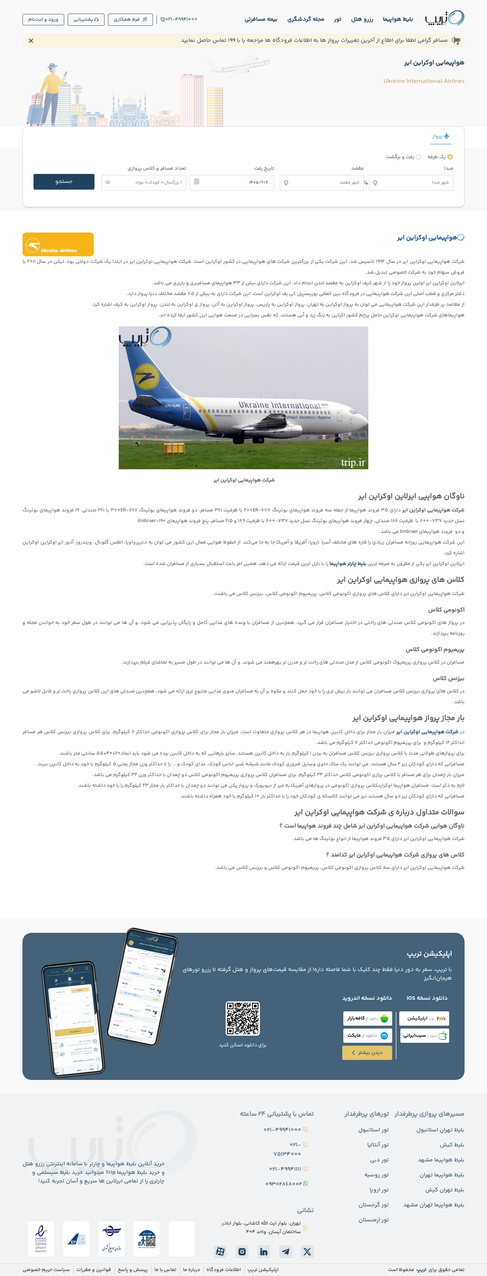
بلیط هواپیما (398, 19)
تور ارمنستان (374, 1220)
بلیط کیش (452, 1145)
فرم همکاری (127, 20)
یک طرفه (436, 157)
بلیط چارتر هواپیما (347, 564)
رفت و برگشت (400, 157)
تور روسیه (376, 1175)
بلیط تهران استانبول (440, 1130)
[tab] (441, 136)
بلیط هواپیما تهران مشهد (434, 1205)
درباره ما (191, 1270)
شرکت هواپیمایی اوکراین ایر (427, 732)
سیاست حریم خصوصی (46, 1270)
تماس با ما (165, 1270)
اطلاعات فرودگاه (223, 1270)
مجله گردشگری (305, 19)
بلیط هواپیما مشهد (441, 1160)
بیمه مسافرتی (261, 19)
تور (338, 19)
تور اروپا (379, 1190)
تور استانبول (373, 1130)
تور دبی (379, 1160)
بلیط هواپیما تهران (442, 1175)
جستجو (64, 181)
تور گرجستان (374, 1205)
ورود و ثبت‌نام (43, 20)
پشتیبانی (83, 20)
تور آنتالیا (378, 1145)
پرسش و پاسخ (133, 1270)
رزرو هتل (362, 19)
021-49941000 (181, 20)
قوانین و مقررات (93, 1270)
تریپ (420, 1270)
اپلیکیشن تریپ (263, 1270)
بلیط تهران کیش (445, 1190)
